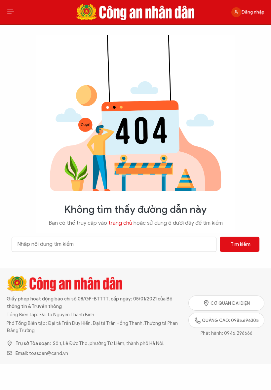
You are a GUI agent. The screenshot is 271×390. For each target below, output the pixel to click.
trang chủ (120, 223)
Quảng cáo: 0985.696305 (230, 320)
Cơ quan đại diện (230, 303)
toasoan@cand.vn (48, 353)
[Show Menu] (11, 12)
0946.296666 (238, 333)
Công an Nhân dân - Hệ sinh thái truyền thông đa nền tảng (135, 12)
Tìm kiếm (241, 244)
